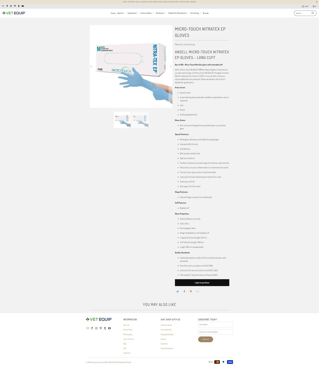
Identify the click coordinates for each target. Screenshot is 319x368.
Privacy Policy (127, 330)
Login (306, 6)
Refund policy (127, 334)
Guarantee (164, 344)
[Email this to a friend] (197, 291)
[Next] (171, 66)
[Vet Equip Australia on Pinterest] (15, 6)
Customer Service (166, 325)
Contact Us (126, 353)
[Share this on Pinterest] (191, 291)
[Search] (313, 13)
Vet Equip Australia (97, 362)
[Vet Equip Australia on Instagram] (11, 6)
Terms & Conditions (167, 348)
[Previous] (92, 66)
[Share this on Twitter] (177, 291)
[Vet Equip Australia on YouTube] (22, 6)
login (182, 44)
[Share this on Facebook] (184, 291)
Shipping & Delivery (167, 334)
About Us (126, 325)
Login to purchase (202, 282)
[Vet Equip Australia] (14, 13)
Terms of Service (128, 339)
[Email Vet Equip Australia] (3, 6)
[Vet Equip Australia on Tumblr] (19, 6)
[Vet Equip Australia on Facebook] (7, 6)
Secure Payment (166, 330)
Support (163, 339)
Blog (124, 344)
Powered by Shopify (124, 362)
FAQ (124, 348)
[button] (121, 13)
